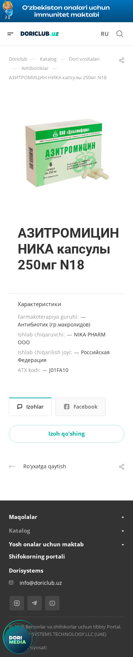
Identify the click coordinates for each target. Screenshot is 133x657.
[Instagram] (17, 603)
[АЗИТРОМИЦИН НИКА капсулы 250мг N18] (66, 153)
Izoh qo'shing (66, 433)
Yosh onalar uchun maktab (46, 544)
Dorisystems (26, 570)
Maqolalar (23, 516)
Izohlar (35, 406)
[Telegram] (34, 603)
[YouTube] (52, 603)
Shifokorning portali (37, 556)
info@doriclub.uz (41, 582)
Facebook (86, 406)
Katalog (19, 530)
